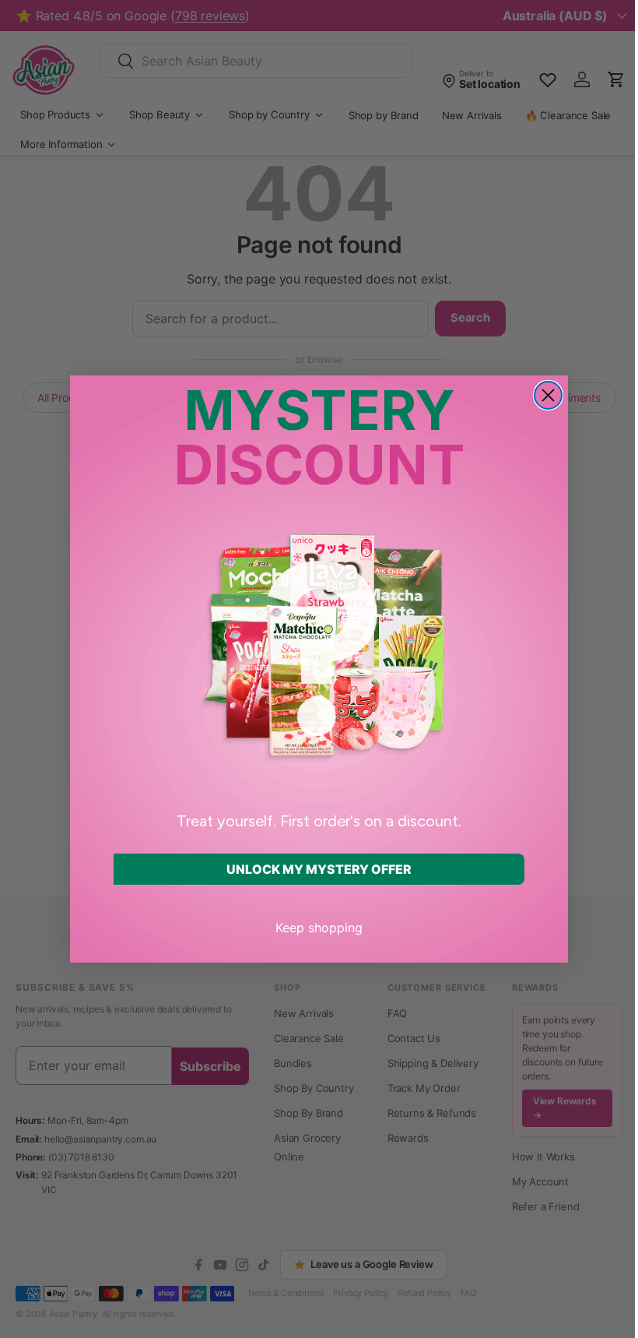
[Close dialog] (548, 395)
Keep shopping (319, 927)
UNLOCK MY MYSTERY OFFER (319, 869)
